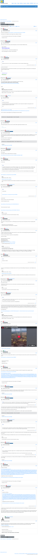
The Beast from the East (9, 516)
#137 (36, 230)
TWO (2, 6)
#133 (36, 150)
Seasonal (24, 3)
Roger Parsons (9, 77)
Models (28, 3)
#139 (36, 280)
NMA (5, 350)
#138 (36, 256)
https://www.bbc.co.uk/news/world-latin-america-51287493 (16, 32)
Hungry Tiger (8, 40)
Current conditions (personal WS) (6, 145)
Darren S (6, 228)
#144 (36, 388)
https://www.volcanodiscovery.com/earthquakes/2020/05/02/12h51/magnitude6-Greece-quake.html (15, 110)
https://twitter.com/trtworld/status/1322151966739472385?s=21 (10, 204)
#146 (36, 421)
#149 (36, 487)
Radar (15, 3)
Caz (4, 217)
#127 (36, 42)
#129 (36, 79)
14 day (18, 3)
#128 (36, 58)
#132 (36, 132)
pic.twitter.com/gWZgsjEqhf (5, 525)
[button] (4, 6)
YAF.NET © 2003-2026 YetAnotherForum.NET (31, 553)
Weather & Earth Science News (6, 179)
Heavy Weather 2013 (11, 184)
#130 (36, 97)
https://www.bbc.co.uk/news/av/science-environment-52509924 (10, 83)
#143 (36, 368)
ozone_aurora (9, 95)
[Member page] (37, 3)
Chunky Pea (8, 120)
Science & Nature (8, 21)
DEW (5, 28)
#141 (36, 323)
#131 (36, 122)
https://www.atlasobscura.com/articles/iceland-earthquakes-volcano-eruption (12, 477)
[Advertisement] (19, 13)
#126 (36, 30)
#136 (36, 219)
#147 (36, 444)
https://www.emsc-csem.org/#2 (6, 109)
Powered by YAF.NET (22, 553)
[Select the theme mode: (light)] (36, 6)
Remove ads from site (3, 19)
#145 (36, 399)
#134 (36, 160)
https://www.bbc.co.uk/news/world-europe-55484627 (8, 357)
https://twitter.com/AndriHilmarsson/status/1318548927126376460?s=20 (11, 155)
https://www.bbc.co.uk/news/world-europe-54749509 (8, 174)
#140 (36, 294)
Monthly (21, 3)
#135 (36, 186)
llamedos (6, 56)
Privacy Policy (16, 553)
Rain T (35, 3)
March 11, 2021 (11, 526)
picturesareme (9, 148)
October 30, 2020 (12, 243)
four (4, 321)
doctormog (7, 130)
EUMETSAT (31, 3)
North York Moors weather (5, 348)
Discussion (4, 21)
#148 (36, 465)
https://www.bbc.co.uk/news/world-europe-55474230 (8, 371)
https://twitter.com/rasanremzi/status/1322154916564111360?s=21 (10, 210)
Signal (13, 3)
